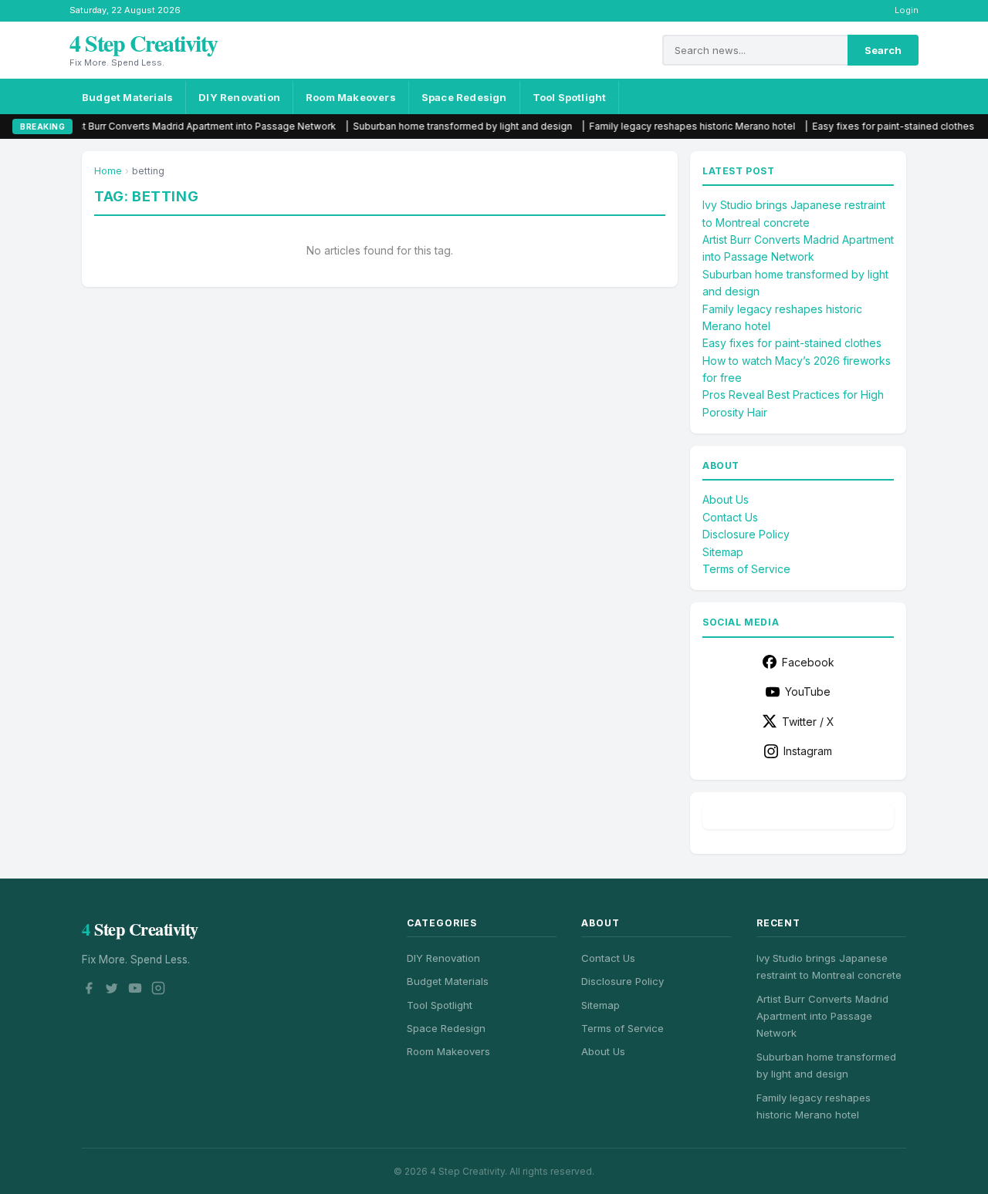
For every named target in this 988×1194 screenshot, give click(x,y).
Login (907, 10)
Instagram (807, 750)
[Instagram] (158, 990)
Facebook (808, 662)
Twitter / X (808, 721)
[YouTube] (135, 990)
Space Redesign (464, 97)
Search (883, 50)
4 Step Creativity (143, 42)
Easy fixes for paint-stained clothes (864, 126)
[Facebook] (89, 990)
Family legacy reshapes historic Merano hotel (663, 126)
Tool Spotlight (570, 97)
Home (108, 171)
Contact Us (730, 517)
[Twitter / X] (112, 990)
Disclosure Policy (746, 534)
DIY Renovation (239, 97)
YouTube (808, 691)
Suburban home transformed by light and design (433, 126)
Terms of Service (746, 568)
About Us (725, 499)
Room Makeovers (351, 97)
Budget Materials (127, 97)
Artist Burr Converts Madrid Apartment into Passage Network (170, 126)
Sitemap (722, 551)
